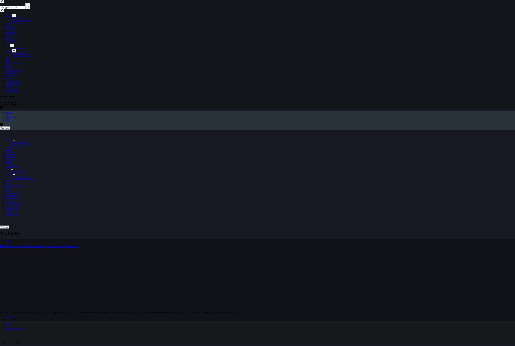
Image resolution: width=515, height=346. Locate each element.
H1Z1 (7, 181)
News (7, 120)
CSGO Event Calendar (20, 145)
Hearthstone (10, 157)
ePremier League (18, 171)
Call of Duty (10, 164)
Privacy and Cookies (14, 329)
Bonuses (9, 112)
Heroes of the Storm (13, 186)
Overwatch (10, 152)
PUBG (8, 191)
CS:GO (8, 140)
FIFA (7, 169)
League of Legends (13, 147)
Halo (7, 183)
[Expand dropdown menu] (14, 140)
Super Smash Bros (13, 203)
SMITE (8, 200)
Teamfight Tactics (12, 207)
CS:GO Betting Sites (19, 142)
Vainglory (9, 210)
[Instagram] (1, 125)
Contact (8, 324)
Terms (8, 326)
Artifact (8, 162)
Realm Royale (11, 195)
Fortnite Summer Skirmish (22, 179)
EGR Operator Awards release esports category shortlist (39, 246)
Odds (7, 115)
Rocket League (11, 198)
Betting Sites (10, 117)
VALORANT (11, 212)
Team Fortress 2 (12, 205)
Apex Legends (11, 159)
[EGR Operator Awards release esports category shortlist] (51, 308)
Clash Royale (11, 167)
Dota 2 (8, 150)
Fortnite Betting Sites (20, 176)
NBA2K (9, 188)
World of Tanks (12, 215)
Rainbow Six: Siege (13, 193)
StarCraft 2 (10, 154)
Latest (7, 240)
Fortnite (8, 174)
